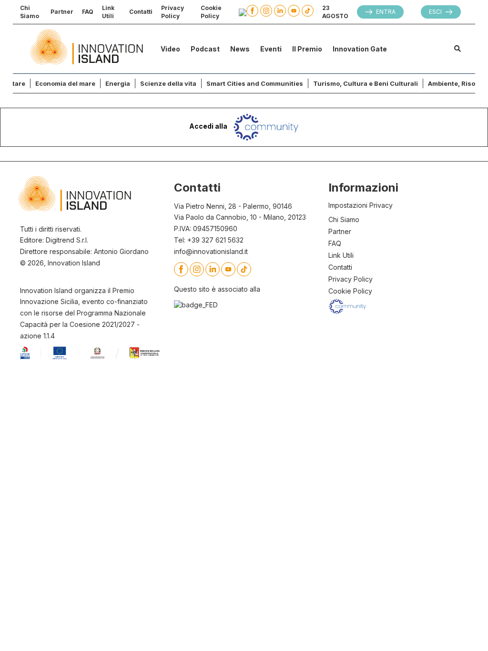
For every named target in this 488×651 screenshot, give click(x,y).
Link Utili (108, 12)
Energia (117, 83)
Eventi (271, 49)
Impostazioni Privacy (360, 205)
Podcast (205, 49)
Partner (62, 11)
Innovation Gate (360, 49)
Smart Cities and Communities (254, 83)
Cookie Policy (211, 12)
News (240, 49)
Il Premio (307, 49)
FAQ (87, 11)
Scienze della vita (168, 83)
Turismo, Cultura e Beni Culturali (365, 83)
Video (170, 49)
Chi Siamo (29, 12)
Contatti (140, 11)
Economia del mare (65, 83)
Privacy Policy (172, 12)
